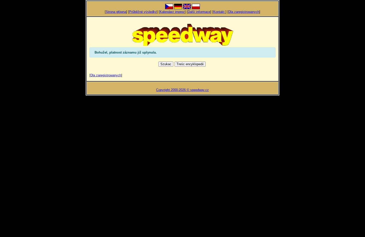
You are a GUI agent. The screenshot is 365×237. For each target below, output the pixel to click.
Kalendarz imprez (172, 12)
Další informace (199, 12)
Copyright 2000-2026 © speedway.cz (182, 90)
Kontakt (219, 12)
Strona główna (116, 12)
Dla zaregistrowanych (243, 12)
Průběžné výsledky (143, 12)
